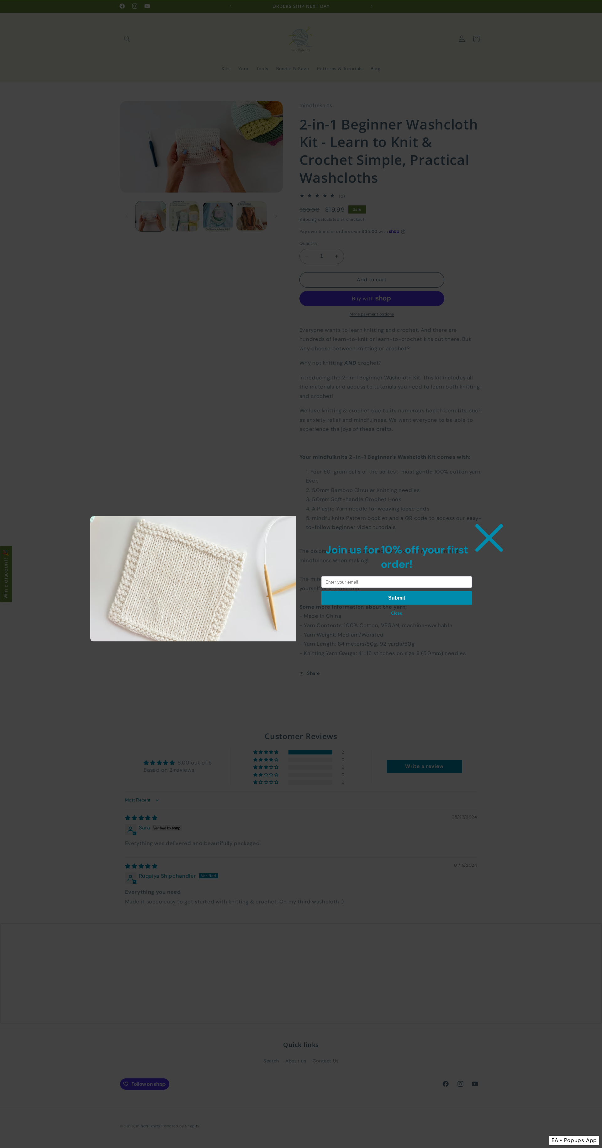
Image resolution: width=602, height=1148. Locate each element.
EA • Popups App (574, 1140)
